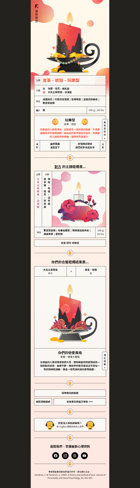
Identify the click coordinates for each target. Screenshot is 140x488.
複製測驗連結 (43, 402)
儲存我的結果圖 (70, 393)
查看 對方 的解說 (70, 243)
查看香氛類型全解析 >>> (80, 402)
